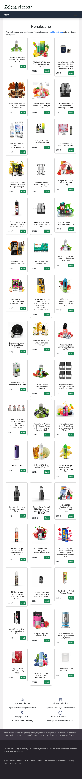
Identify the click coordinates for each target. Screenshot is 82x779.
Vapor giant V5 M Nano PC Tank (66, 670)
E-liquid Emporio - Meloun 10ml (41, 635)
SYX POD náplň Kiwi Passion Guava (66, 592)
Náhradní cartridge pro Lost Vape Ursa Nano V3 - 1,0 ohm (41, 594)
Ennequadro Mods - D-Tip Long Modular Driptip (17, 345)
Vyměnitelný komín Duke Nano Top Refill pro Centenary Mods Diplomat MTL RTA (65, 65)
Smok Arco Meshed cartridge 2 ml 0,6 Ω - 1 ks (41, 224)
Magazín (13, 763)
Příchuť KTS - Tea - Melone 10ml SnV (41, 466)
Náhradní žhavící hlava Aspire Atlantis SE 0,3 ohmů (66, 636)
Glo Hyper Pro (17, 465)
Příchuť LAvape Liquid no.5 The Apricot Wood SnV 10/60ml (17, 551)
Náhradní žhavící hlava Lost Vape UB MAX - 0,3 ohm (41, 184)
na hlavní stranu (56, 32)
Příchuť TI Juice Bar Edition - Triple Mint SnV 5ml (17, 59)
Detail (23, 67)
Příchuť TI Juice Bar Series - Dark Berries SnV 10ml (66, 258)
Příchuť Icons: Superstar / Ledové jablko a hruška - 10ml (66, 302)
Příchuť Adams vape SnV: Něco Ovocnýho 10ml (41, 105)
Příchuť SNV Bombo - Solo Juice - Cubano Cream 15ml (17, 105)
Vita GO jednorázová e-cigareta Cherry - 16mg (17, 631)
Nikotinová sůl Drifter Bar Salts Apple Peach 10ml (17, 301)
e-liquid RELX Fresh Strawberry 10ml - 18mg (65, 182)
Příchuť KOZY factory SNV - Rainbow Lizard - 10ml (41, 64)
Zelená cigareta (16, 761)
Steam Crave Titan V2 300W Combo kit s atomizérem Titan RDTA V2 (41, 510)
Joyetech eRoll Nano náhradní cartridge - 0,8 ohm (17, 509)
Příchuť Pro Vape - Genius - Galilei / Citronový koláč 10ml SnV (65, 468)
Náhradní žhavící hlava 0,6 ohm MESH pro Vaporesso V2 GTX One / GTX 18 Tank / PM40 (17, 423)
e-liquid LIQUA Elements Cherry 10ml (17, 671)
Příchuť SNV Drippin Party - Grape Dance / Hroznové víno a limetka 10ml (41, 427)
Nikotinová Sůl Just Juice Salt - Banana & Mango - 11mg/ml (17, 184)
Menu (7, 14)
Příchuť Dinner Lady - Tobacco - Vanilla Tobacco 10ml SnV (17, 224)
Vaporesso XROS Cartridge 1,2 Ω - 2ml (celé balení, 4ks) (66, 386)
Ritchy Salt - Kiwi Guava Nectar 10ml (41, 141)
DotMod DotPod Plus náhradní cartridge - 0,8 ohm (66, 105)
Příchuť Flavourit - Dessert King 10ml (17, 263)
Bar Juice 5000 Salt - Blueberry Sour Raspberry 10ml (41, 675)
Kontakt (22, 763)
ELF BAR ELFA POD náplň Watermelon (65, 144)
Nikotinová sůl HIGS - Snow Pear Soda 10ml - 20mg (41, 343)
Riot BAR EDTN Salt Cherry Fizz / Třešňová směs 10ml (41, 550)
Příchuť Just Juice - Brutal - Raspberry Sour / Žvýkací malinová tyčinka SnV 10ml (65, 552)
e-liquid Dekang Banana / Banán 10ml (17, 383)
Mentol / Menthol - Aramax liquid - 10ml (66, 223)
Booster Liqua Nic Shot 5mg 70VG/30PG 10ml (17, 145)
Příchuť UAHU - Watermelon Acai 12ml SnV (41, 386)
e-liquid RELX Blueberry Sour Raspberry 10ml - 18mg (66, 508)
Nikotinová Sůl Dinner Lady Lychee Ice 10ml (66, 347)
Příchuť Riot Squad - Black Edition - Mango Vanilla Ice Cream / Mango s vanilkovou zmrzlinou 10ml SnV (42, 304)
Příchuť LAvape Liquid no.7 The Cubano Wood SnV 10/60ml (17, 595)
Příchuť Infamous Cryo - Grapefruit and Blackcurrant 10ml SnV (66, 427)
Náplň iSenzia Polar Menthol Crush (41, 263)
